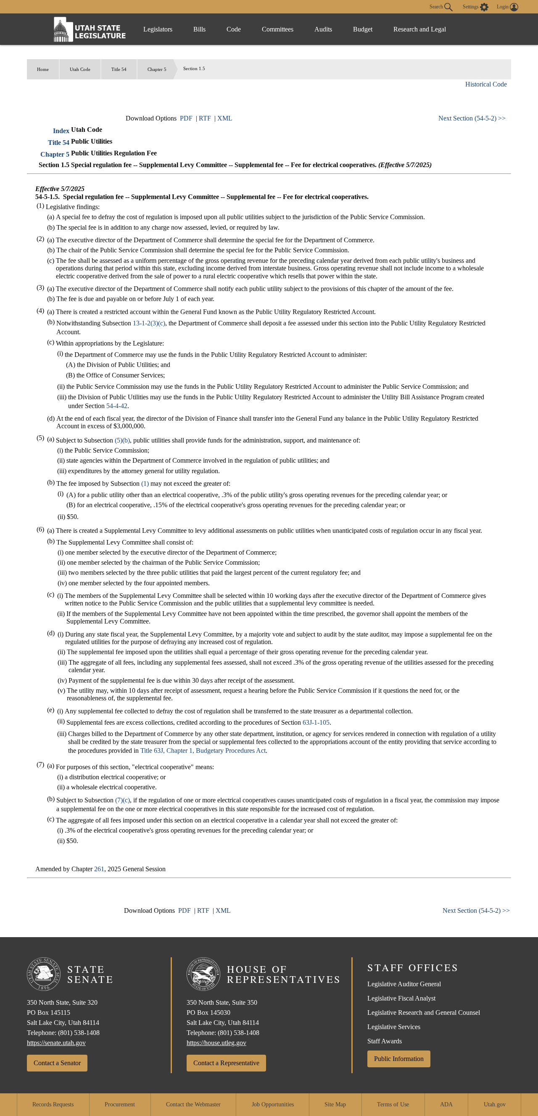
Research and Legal (419, 29)
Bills (199, 29)
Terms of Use (393, 1104)
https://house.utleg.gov (216, 1042)
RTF (205, 118)
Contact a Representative (226, 1062)
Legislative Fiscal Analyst (401, 998)
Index (61, 130)
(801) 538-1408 (79, 1032)
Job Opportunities (273, 1104)
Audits (323, 29)
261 (99, 868)
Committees (277, 29)
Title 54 (119, 69)
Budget (362, 29)
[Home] (90, 29)
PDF (186, 118)
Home (43, 69)
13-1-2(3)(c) (149, 323)
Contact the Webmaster (193, 1104)
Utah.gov (495, 1104)
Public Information (399, 1058)
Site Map (335, 1104)
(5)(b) (122, 440)
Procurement (120, 1104)
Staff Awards (384, 1041)
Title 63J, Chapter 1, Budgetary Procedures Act (203, 750)
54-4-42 (116, 405)
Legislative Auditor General (404, 984)
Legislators (157, 29)
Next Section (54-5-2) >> (472, 118)
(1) (145, 483)
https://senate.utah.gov (56, 1042)
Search (437, 6)
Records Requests (53, 1104)
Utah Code (80, 69)
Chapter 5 (157, 69)
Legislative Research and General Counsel (423, 1012)
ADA (446, 1104)
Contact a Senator (57, 1062)
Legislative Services (393, 1026)
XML (224, 118)
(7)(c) (122, 800)
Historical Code (486, 84)
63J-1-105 (316, 722)
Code (234, 29)
